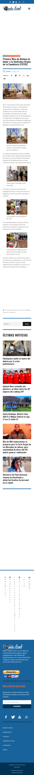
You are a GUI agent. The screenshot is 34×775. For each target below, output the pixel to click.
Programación (7, 732)
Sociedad (17, 56)
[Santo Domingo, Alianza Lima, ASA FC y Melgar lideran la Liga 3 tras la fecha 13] (14, 403)
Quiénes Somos (8, 728)
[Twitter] (13, 2)
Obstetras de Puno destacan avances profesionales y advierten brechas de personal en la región (16, 478)
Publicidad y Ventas (9, 741)
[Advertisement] (17, 31)
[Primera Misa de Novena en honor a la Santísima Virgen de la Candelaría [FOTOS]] (17, 91)
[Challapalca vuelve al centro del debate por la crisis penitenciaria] (14, 348)
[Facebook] (10, 2)
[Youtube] (16, 2)
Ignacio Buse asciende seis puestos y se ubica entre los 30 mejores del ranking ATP (16, 389)
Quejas (5, 750)
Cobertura (6, 736)
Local (7, 56)
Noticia (12, 56)
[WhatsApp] (19, 2)
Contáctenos (7, 745)
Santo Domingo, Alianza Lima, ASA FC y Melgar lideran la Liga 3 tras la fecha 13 (16, 416)
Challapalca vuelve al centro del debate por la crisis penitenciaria (16, 361)
